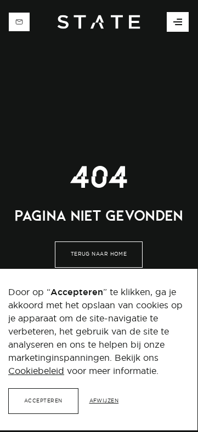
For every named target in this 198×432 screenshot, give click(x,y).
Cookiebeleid (36, 371)
